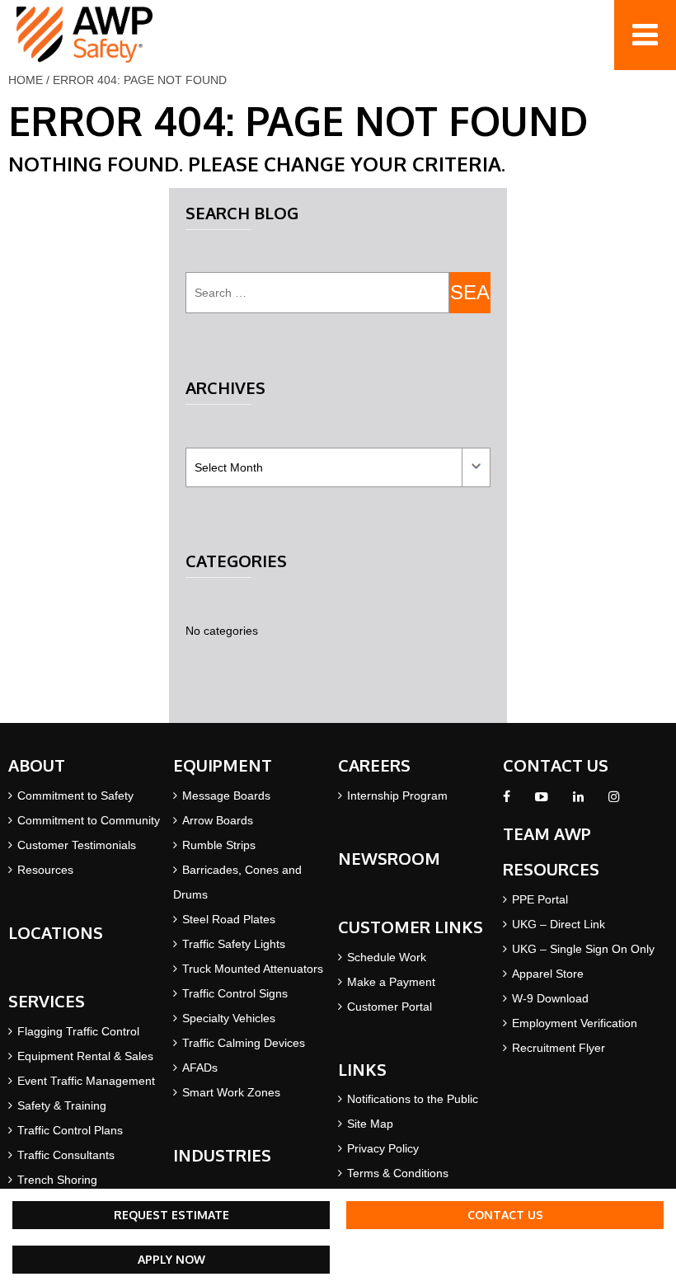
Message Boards (226, 795)
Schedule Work (386, 957)
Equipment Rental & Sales (85, 1056)
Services (46, 1000)
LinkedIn (578, 801)
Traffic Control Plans (70, 1130)
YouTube (541, 801)
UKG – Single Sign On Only (583, 948)
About (36, 765)
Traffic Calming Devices (243, 1042)
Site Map (370, 1123)
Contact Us (505, 1215)
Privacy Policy (383, 1148)
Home (25, 80)
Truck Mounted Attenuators (252, 968)
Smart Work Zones (231, 1092)
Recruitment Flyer (558, 1047)
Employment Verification (574, 1023)
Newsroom (389, 858)
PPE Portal (540, 899)
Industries (222, 1155)
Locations (55, 932)
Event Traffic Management (86, 1080)
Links (362, 1069)
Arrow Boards (217, 820)
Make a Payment (391, 981)
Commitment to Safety (75, 795)
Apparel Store (548, 973)
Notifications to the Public (412, 1098)
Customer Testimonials (76, 845)
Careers (374, 765)
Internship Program (397, 795)
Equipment (222, 765)
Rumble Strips (219, 845)
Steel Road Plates (228, 919)
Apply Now (171, 1259)
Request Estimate (171, 1215)
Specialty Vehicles (228, 1018)
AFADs (200, 1067)
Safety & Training (61, 1105)
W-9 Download (550, 998)
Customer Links (410, 926)
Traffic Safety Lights (233, 943)
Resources (45, 869)
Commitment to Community (88, 820)
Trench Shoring (57, 1179)
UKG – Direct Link (558, 924)
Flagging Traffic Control (78, 1031)
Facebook (507, 801)
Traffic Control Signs (235, 993)
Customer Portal (389, 1006)
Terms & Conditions (397, 1173)
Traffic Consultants (66, 1155)
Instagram (613, 801)
